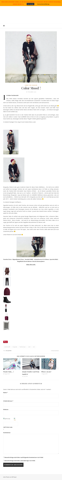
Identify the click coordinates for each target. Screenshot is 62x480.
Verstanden (30, 4)
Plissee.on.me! (46, 372)
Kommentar (6, 432)
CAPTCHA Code (7, 427)
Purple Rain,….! (8, 372)
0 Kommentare (55, 350)
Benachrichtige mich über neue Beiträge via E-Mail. (20, 460)
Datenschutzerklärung (43, 4)
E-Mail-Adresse (8, 401)
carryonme (8, 350)
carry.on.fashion (31, 85)
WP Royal (14, 477)
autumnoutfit (7, 347)
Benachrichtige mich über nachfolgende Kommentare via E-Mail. (24, 457)
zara (34, 347)
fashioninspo (23, 347)
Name (5, 392)
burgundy (15, 347)
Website (5, 409)
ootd (29, 347)
